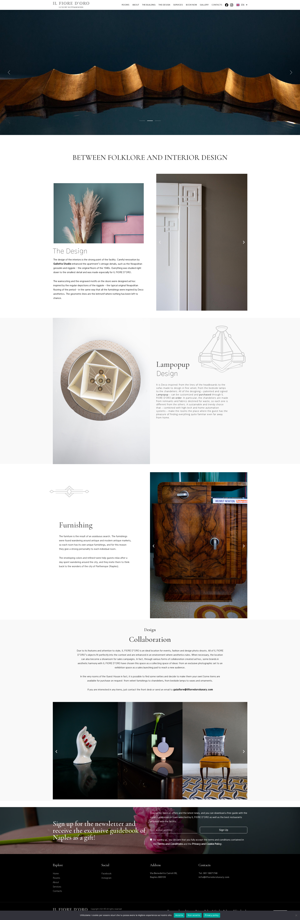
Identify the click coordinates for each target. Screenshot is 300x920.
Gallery (204, 5)
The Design (164, 5)
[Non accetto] (296, 915)
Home (56, 874)
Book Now (191, 5)
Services (178, 5)
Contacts (217, 5)
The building (148, 5)
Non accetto (194, 915)
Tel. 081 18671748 (208, 873)
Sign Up (223, 830)
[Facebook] (226, 5)
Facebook (106, 874)
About (135, 5)
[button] (160, 242)
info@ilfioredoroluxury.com (214, 877)
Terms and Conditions (170, 844)
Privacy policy (212, 915)
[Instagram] (231, 5)
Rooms (125, 5)
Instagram (106, 878)
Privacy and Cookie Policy (206, 844)
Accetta (179, 915)
